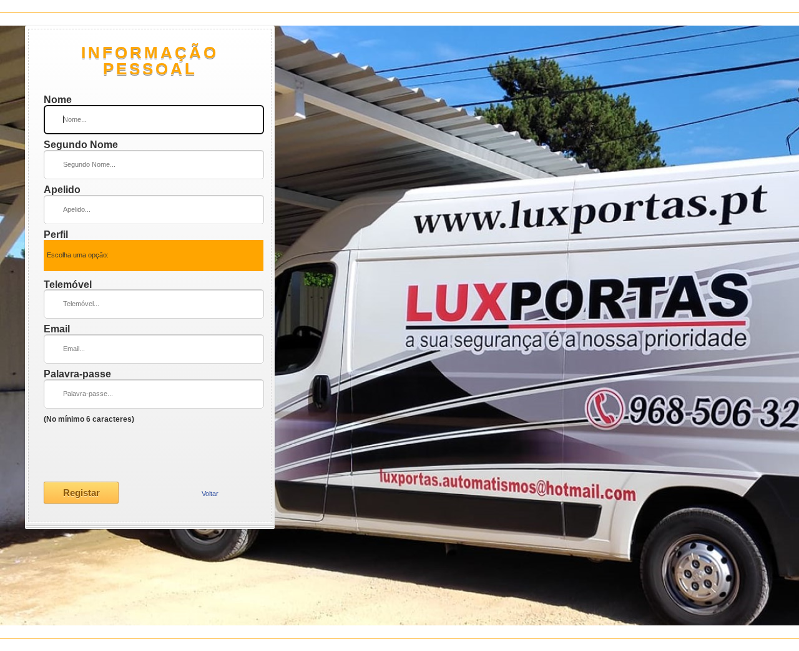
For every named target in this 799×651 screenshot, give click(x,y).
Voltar (210, 493)
